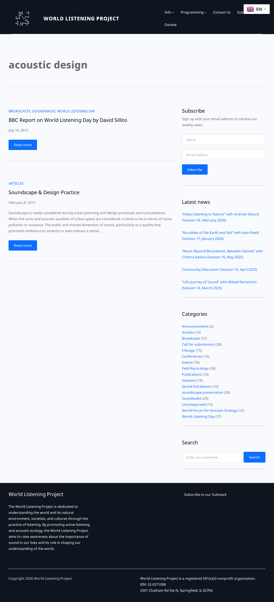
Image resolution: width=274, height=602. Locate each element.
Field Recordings (195, 368)
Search (254, 457)
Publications (192, 374)
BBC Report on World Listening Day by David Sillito (68, 120)
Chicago (188, 350)
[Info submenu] (173, 12)
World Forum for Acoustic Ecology (209, 410)
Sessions (189, 380)
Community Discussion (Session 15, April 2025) (219, 269)
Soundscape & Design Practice (44, 192)
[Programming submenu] (205, 12)
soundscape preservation (202, 392)
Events (187, 362)
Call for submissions (198, 344)
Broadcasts (19, 111)
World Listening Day (76, 111)
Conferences (192, 356)
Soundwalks (43, 111)
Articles (16, 183)
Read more (25, 146)
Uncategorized (194, 404)
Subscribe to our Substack (205, 494)
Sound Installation (196, 386)
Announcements (195, 326)
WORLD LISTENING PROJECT (81, 18)
